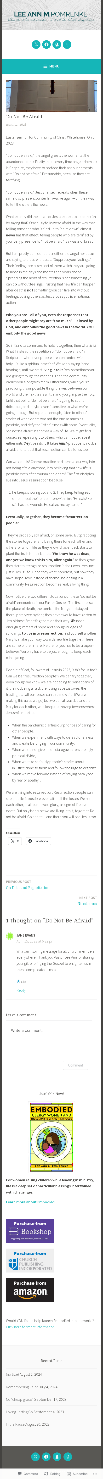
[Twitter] (36, 44)
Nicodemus (87, 900)
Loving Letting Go (19, 1411)
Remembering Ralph (22, 1386)
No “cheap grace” (20, 1399)
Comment (75, 1065)
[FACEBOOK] (46, 1456)
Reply (21, 990)
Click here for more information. (30, 1326)
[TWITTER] (35, 1456)
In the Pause (15, 1424)
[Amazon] (56, 44)
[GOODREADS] (67, 1456)
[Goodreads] (67, 44)
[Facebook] (46, 44)
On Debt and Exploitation (28, 884)
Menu (54, 66)
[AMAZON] (57, 1456)
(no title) (12, 1374)
